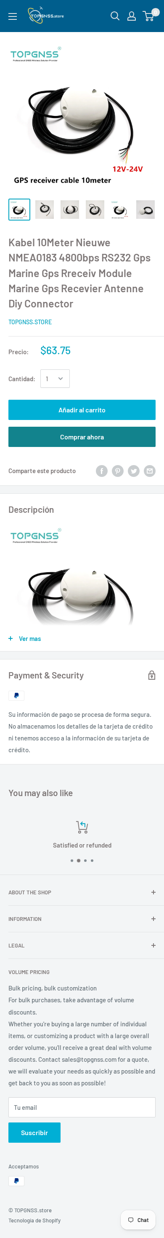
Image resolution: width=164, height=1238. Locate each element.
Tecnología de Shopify (34, 1220)
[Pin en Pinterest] (118, 470)
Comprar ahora (82, 437)
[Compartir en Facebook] (102, 470)
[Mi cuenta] (131, 16)
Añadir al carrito (82, 410)
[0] (148, 16)
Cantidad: (21, 378)
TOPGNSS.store (30, 322)
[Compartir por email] (150, 470)
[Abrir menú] (12, 16)
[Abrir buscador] (115, 16)
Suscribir (34, 1132)
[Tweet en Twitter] (134, 470)
